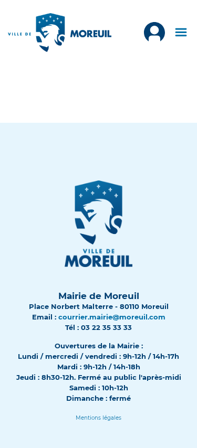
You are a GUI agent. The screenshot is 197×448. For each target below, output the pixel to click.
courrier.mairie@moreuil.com (111, 317)
